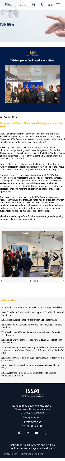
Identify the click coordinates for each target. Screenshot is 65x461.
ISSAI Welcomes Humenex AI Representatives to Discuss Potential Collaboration (28, 374)
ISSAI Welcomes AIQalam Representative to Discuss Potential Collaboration (31, 333)
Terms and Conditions (32, 453)
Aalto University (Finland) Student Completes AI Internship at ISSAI (30, 367)
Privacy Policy (10, 453)
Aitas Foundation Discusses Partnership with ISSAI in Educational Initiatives (32, 314)
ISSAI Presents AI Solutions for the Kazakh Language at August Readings (31, 326)
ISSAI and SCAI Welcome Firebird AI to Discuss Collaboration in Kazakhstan (31, 341)
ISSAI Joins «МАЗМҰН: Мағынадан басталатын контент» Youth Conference (32, 359)
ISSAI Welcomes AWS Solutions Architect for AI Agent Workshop (32, 307)
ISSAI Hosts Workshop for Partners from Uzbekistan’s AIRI (29, 319)
